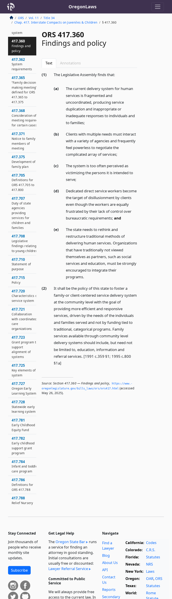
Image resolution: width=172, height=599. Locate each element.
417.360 (21, 46)
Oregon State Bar (70, 541)
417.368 (25, 117)
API (105, 569)
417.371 (24, 140)
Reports (109, 589)
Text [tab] (48, 63)
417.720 (25, 296)
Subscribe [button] (19, 570)
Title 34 (49, 18)
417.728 (24, 406)
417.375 (23, 161)
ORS (21, 18)
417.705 (23, 182)
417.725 (24, 370)
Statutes (153, 557)
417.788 (22, 503)
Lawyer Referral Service (68, 568)
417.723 (25, 347)
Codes (151, 542)
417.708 (25, 243)
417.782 (23, 445)
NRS (149, 564)
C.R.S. (150, 549)
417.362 (22, 64)
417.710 (21, 264)
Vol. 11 (34, 18)
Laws (150, 571)
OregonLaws (83, 7)
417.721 (24, 319)
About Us (110, 562)
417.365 (24, 89)
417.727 (24, 388)
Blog (106, 555)
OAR (149, 578)
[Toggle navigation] (157, 6)
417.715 (18, 280)
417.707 (21, 213)
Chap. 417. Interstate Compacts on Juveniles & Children (55, 22)
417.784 (25, 466)
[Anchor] (117, 74)
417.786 (22, 484)
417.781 (23, 425)
